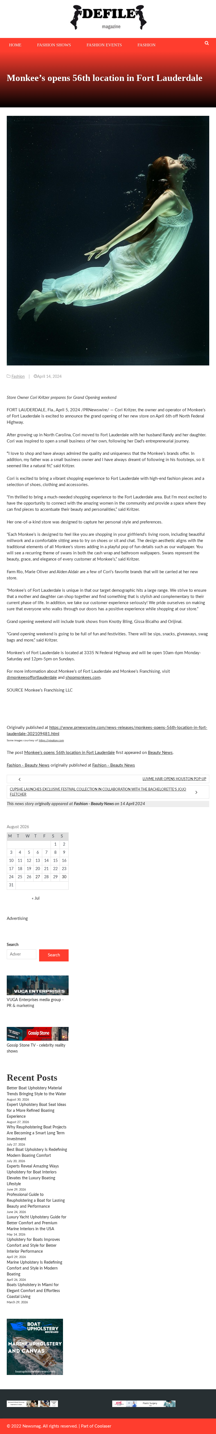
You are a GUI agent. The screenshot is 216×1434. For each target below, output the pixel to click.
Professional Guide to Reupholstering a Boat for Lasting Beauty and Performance (36, 1201)
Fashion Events (104, 45)
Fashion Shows (54, 45)
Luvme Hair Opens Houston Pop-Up (174, 779)
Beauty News (160, 753)
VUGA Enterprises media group (34, 1000)
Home (15, 45)
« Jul (35, 898)
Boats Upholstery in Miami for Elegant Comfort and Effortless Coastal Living (33, 1291)
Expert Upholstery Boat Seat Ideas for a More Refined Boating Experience (36, 1111)
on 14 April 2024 (109, 804)
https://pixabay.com (51, 740)
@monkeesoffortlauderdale (32, 678)
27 (37, 877)
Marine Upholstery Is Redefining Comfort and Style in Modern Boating (34, 1268)
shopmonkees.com (83, 678)
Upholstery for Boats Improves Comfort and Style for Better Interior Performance (33, 1246)
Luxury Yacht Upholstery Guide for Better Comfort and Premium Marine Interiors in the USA (36, 1223)
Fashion (147, 45)
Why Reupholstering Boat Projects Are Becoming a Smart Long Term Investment (36, 1133)
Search (13, 945)
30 (64, 877)
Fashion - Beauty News (28, 765)
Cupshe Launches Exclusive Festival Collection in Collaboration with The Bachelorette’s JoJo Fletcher (98, 792)
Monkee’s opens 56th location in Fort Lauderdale (69, 753)
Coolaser (102, 1426)
